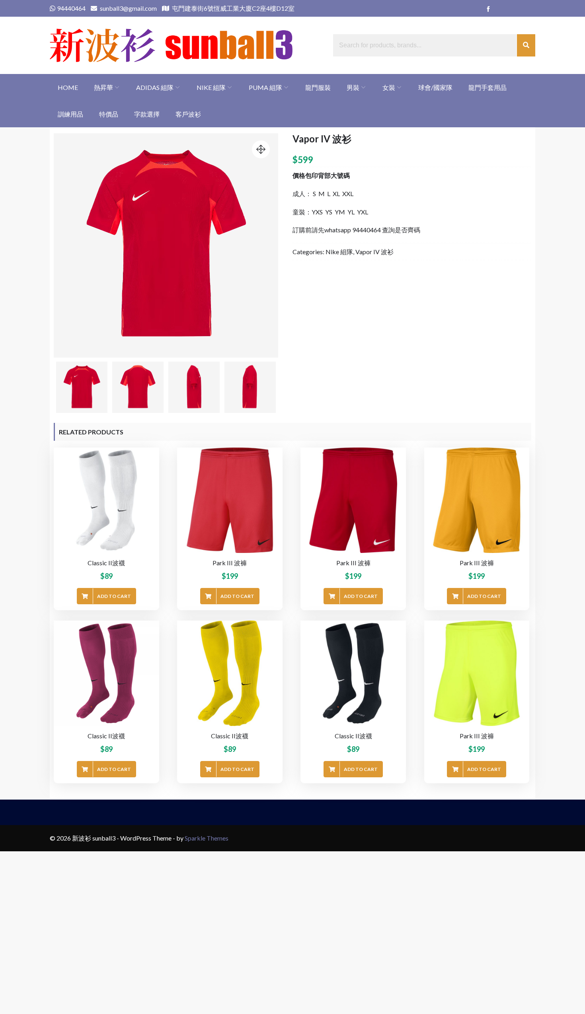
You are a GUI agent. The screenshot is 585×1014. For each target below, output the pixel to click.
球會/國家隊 (435, 87)
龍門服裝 (318, 87)
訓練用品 (70, 114)
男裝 (353, 87)
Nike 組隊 (211, 87)
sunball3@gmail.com (128, 8)
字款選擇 (147, 114)
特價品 (108, 114)
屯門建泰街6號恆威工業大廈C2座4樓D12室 (232, 8)
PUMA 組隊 (265, 87)
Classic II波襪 (106, 562)
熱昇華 (103, 87)
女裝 (388, 87)
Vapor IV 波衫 (374, 251)
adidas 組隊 (155, 87)
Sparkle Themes (206, 838)
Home (68, 87)
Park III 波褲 (230, 562)
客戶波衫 (188, 114)
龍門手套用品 (487, 87)
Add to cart (114, 596)
